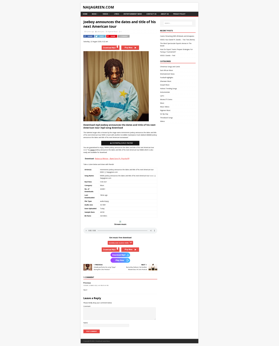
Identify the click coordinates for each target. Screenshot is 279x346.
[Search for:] (178, 23)
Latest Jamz (100, 32)
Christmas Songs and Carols (170, 67)
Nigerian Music (113, 32)
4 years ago (90, 32)
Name (85, 323)
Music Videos (164, 107)
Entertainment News (133, 14)
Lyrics (116, 14)
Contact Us (151, 14)
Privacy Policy (179, 14)
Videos (105, 14)
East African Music (166, 70)
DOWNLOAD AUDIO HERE (119, 243)
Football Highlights (166, 77)
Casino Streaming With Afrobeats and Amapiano (177, 36)
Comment (86, 306)
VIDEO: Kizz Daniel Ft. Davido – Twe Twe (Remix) (177, 40)
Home (85, 14)
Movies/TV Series (166, 99)
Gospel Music (165, 85)
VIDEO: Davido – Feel (167, 55)
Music (94, 14)
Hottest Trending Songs (168, 88)
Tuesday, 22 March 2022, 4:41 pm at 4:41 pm (95, 285)
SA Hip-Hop (164, 114)
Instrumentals (165, 92)
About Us (165, 14)
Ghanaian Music (165, 81)
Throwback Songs (166, 118)
